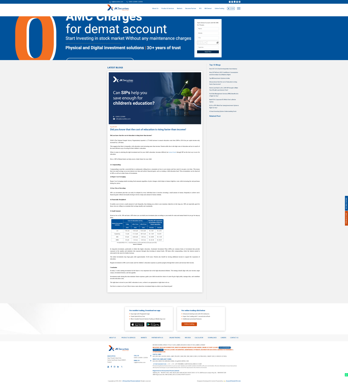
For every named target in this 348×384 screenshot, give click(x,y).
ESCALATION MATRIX (225, 347)
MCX (160, 356)
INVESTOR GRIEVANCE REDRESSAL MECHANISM (188, 347)
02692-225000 (133, 2)
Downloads (212, 338)
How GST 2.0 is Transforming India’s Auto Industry (223, 69)
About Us (155, 8)
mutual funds (172, 152)
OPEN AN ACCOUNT (346, 218)
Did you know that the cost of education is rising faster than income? (223, 83)
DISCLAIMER (176, 345)
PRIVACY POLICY (168, 345)
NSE (154, 356)
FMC (185, 356)
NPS (178, 356)
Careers (223, 338)
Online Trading (219, 8)
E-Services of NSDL (221, 356)
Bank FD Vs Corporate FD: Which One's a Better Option (222, 101)
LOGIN (232, 8)
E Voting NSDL (202, 356)
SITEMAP (202, 345)
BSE (157, 356)
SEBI (182, 356)
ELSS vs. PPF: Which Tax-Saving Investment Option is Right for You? (224, 107)
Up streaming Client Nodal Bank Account (189, 364)
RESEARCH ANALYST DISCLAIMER (190, 345)
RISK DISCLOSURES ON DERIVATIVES (174, 350)
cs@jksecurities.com (117, 2)
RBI (188, 356)
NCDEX (164, 356)
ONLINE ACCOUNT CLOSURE (210, 347)
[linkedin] (237, 2)
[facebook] (230, 2)
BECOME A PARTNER (346, 203)
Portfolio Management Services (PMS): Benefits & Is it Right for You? (223, 95)
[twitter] (234, 2)
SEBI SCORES (193, 356)
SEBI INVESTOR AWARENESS (225, 350)
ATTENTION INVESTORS (159, 364)
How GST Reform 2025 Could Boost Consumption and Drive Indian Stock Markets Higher (223, 73)
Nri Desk (188, 338)
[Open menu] (239, 8)
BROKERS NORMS (157, 345)
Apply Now (208, 52)
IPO (200, 8)
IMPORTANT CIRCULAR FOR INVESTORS (163, 347)
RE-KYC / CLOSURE (158, 349)
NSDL (168, 356)
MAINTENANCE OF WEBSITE (192, 350)
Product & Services (167, 8)
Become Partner (190, 8)
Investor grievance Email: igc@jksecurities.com (174, 361)
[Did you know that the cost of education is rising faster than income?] (155, 98)
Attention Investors (159, 352)
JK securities (118, 7)
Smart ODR (210, 356)
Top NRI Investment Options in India (219, 78)
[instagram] (232, 2)
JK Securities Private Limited (131, 381)
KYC (169, 364)
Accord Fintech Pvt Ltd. (233, 381)
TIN (176, 356)
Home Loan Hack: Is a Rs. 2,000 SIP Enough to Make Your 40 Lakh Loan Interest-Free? (223, 89)
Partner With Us (157, 338)
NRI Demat (208, 8)
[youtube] (239, 2)
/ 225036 (140, 2)
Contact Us (234, 338)
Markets (179, 8)
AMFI (172, 356)
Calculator (199, 338)
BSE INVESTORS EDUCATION (209, 350)
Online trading (189, 324)
